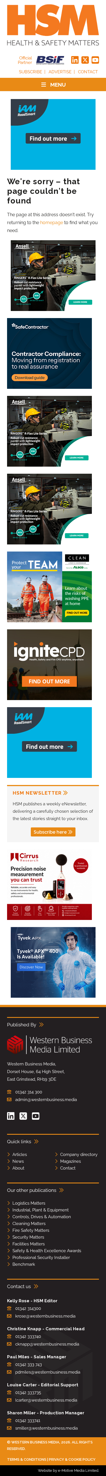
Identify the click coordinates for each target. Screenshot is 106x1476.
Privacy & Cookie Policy (72, 1459)
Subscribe (30, 71)
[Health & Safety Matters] (53, 25)
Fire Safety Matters (30, 1230)
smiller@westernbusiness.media (46, 1428)
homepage (51, 222)
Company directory (79, 1154)
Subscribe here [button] (50, 832)
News (18, 1161)
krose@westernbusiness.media (45, 1316)
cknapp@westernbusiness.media (47, 1344)
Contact (88, 71)
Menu (58, 84)
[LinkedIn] (75, 60)
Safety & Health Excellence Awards (46, 1250)
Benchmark (23, 1264)
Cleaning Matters (29, 1223)
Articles (19, 1154)
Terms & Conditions (26, 1459)
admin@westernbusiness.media (46, 1099)
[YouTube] (95, 60)
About (18, 1168)
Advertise (60, 71)
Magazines (70, 1161)
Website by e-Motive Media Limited (68, 1470)
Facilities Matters (28, 1244)
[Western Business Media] (49, 1053)
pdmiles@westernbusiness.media (47, 1372)
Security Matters (28, 1237)
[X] (85, 60)
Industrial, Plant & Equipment (40, 1210)
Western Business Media (35, 1442)
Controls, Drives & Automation (41, 1216)
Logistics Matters (28, 1203)
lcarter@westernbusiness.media (46, 1400)
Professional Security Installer (41, 1257)
